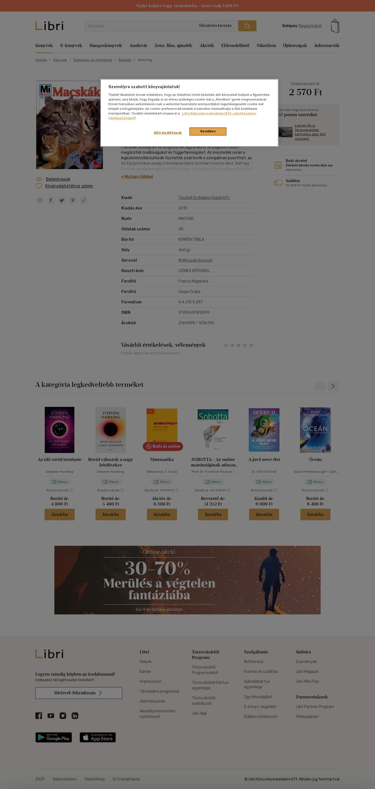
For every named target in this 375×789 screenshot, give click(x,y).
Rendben (208, 131)
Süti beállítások (168, 133)
